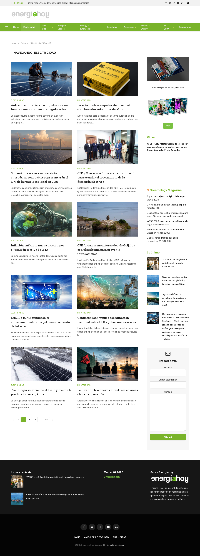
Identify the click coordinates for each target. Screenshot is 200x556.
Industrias (112, 27)
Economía (129, 27)
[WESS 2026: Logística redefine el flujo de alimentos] (153, 263)
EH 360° (166, 27)
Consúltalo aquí (112, 476)
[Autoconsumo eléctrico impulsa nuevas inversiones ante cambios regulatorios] (41, 79)
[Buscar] (187, 3)
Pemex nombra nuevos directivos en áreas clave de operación (107, 392)
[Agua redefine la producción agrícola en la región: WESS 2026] (153, 298)
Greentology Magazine (166, 190)
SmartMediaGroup (116, 545)
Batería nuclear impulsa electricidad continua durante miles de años (103, 107)
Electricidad (29, 27)
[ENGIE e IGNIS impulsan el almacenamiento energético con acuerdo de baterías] (41, 292)
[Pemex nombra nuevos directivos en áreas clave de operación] (107, 364)
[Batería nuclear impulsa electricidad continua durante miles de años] (107, 79)
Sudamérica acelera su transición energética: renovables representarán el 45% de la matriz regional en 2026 (39, 177)
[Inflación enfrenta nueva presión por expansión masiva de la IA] (41, 219)
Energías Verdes (62, 27)
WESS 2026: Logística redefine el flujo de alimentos (174, 263)
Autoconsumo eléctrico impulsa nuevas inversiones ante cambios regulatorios (39, 107)
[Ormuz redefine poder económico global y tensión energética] (153, 281)
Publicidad (120, 537)
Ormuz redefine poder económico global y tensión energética (58, 3)
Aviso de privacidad (96, 537)
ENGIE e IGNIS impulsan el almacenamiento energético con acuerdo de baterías (40, 322)
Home (16, 27)
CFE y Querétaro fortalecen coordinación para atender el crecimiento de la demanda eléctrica (107, 177)
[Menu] (6, 27)
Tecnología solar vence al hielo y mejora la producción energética (41, 392)
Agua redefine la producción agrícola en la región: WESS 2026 (174, 300)
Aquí (168, 126)
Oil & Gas (44, 27)
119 (46, 419)
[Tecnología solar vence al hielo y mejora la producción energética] (41, 364)
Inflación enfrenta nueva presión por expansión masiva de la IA (37, 247)
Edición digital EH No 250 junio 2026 (168, 88)
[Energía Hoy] (30, 14)
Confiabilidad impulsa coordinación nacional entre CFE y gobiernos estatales (106, 320)
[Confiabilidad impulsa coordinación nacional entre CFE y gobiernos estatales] (107, 292)
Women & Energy (145, 27)
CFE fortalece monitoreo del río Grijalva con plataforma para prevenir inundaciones (106, 249)
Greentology (184, 27)
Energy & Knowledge (86, 27)
